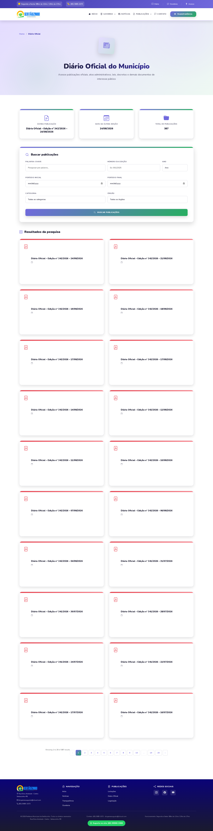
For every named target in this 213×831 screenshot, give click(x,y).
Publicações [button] (142, 14)
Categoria (30, 193)
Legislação (112, 801)
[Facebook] (164, 792)
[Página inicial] (29, 14)
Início (95, 14)
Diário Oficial (113, 796)
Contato (161, 14)
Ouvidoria (174, 4)
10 (137, 753)
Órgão (110, 193)
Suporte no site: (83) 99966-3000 (108, 823)
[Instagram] (156, 792)
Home (22, 34)
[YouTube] (173, 792)
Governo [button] (108, 14)
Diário (156, 4)
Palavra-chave (33, 161)
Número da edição (117, 161)
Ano (164, 161)
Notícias (125, 14)
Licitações (112, 791)
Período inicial (33, 177)
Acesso (191, 4)
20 (158, 753)
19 (151, 753)
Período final (114, 177)
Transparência (184, 14)
